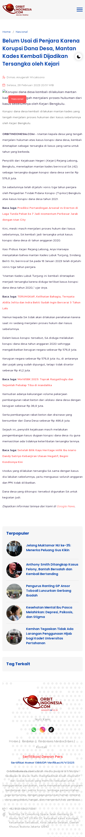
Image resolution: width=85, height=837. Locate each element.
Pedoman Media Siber (55, 741)
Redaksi (28, 741)
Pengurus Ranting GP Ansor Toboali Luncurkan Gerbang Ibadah (48, 591)
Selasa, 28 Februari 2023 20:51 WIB (30, 85)
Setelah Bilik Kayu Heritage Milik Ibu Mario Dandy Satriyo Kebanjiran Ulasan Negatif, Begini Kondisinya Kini (39, 456)
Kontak (41, 747)
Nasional (22, 32)
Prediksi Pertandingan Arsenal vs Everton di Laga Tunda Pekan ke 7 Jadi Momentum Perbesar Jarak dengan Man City (40, 214)
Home (6, 32)
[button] (80, 9)
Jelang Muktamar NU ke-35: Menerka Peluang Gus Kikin (48, 547)
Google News (66, 506)
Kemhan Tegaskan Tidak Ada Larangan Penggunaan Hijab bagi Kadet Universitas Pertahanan (49, 636)
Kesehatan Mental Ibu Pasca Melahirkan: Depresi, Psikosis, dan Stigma (49, 612)
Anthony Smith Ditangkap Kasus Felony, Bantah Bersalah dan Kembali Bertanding (52, 569)
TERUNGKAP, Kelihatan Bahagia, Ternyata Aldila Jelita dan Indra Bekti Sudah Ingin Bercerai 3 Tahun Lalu (41, 302)
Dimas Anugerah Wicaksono (26, 77)
